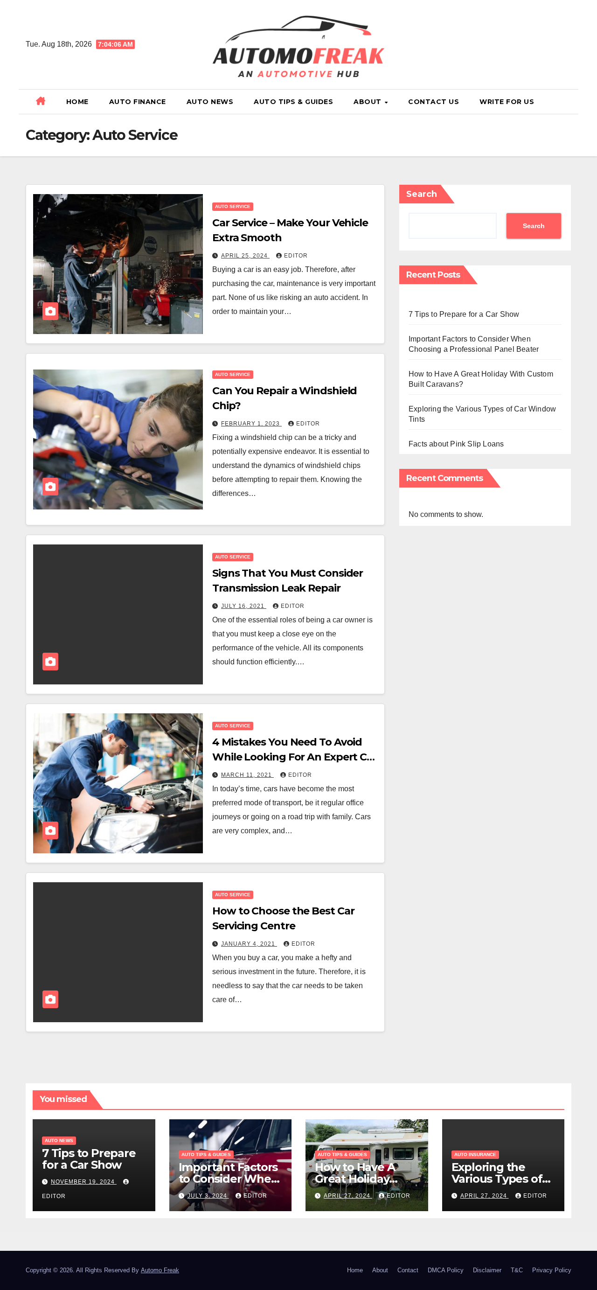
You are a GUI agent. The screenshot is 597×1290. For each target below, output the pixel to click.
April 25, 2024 (245, 255)
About (368, 102)
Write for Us (506, 102)
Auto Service (232, 206)
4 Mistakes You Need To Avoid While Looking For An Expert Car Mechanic (294, 757)
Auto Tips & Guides (293, 102)
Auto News (210, 102)
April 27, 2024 (348, 1195)
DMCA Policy (446, 1270)
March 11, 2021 (247, 775)
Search (421, 194)
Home (77, 102)
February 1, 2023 (251, 423)
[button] (567, 101)
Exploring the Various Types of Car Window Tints (500, 1178)
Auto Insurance (475, 1154)
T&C (517, 1270)
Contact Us (433, 102)
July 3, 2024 (208, 1195)
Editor (296, 255)
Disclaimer (487, 1270)
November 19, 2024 (84, 1181)
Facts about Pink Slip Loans (456, 444)
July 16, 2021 (243, 606)
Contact (407, 1270)
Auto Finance (137, 102)
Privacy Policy (551, 1270)
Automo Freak (160, 1270)
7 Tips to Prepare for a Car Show (464, 314)
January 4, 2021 (249, 944)
